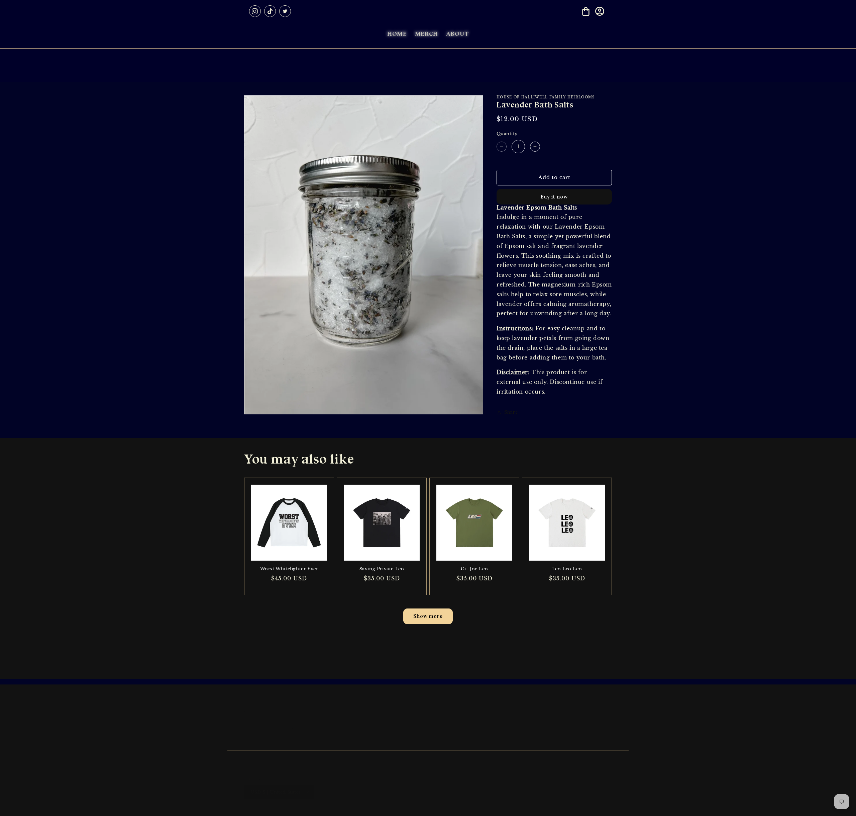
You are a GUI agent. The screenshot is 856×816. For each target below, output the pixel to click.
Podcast (501, 729)
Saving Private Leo (381, 569)
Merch (499, 741)
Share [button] (511, 412)
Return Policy (385, 729)
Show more (428, 616)
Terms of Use (384, 741)
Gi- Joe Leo (474, 569)
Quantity (507, 134)
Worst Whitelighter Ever (289, 569)
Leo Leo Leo (567, 569)
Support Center (387, 717)
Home (499, 717)
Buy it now (554, 197)
